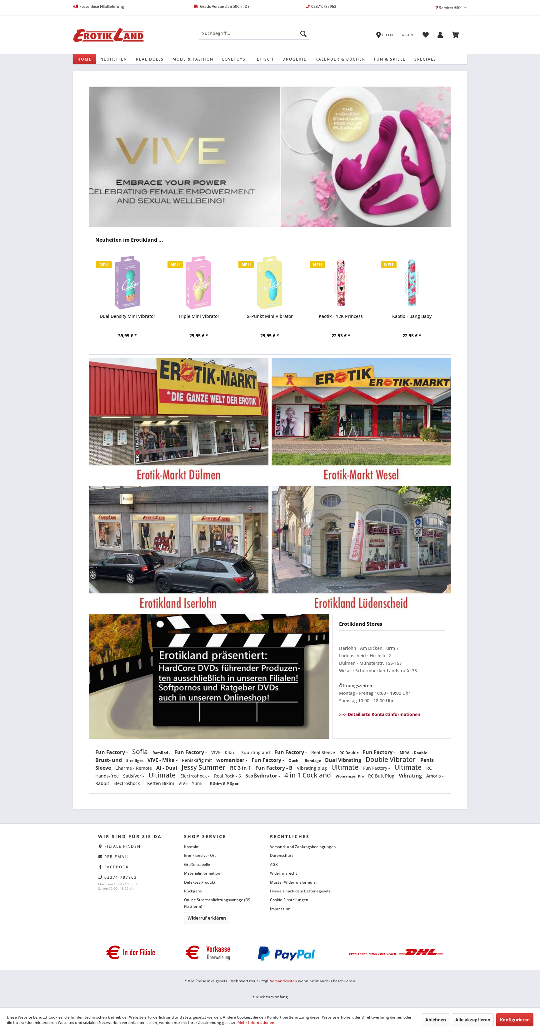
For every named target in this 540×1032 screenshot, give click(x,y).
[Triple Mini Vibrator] (127, 282)
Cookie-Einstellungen (289, 899)
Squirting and (256, 752)
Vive (270, 156)
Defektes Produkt (200, 882)
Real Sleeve (323, 752)
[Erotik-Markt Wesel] (361, 420)
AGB (274, 864)
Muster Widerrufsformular (293, 882)
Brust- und (109, 760)
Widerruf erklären (207, 918)
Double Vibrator (391, 759)
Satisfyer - (134, 776)
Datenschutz (281, 855)
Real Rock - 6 (228, 776)
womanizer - (232, 760)
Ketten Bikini (161, 783)
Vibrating (411, 775)
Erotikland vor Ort (200, 855)
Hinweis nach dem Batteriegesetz (300, 891)
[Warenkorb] (455, 36)
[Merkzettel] (425, 36)
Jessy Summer (204, 767)
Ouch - (295, 760)
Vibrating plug (312, 768)
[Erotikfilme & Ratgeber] (209, 618)
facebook (116, 867)
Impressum (280, 908)
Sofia (140, 751)
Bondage (313, 760)
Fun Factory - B (274, 767)
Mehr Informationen (256, 1022)
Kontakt (191, 846)
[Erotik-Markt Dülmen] (178, 420)
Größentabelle (197, 864)
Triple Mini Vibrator (127, 316)
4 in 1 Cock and (308, 775)
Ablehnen (435, 1020)
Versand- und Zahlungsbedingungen (303, 846)
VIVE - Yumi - (192, 783)
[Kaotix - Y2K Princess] (270, 282)
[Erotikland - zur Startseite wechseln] (108, 35)
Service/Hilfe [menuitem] (450, 7)
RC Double (349, 752)
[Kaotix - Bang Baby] (341, 282)
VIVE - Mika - (163, 760)
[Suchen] (303, 33)
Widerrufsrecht (283, 873)
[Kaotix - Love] (412, 282)
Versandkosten (283, 981)
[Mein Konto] (440, 36)
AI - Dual (167, 767)
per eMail (116, 856)
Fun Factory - (112, 752)
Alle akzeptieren (472, 1020)
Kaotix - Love (411, 316)
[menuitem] (254, 33)
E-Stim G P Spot (224, 783)
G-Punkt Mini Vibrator (198, 316)
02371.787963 (120, 877)
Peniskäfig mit (197, 760)
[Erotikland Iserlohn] (178, 548)
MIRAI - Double (413, 752)
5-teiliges (135, 760)
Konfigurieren (515, 1020)
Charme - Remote (134, 768)
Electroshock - (195, 776)
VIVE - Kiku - (224, 752)
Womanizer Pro (350, 776)
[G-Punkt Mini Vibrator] (198, 282)
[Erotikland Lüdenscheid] (361, 548)
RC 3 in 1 (241, 767)
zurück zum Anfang (270, 997)
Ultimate (345, 767)
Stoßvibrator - (263, 775)
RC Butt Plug (382, 776)
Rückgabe (193, 891)
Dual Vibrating (343, 760)
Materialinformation (202, 873)
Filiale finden (122, 846)
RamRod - (161, 752)
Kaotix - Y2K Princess (270, 316)
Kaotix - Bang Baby (340, 316)
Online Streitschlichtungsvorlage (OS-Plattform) (218, 903)
